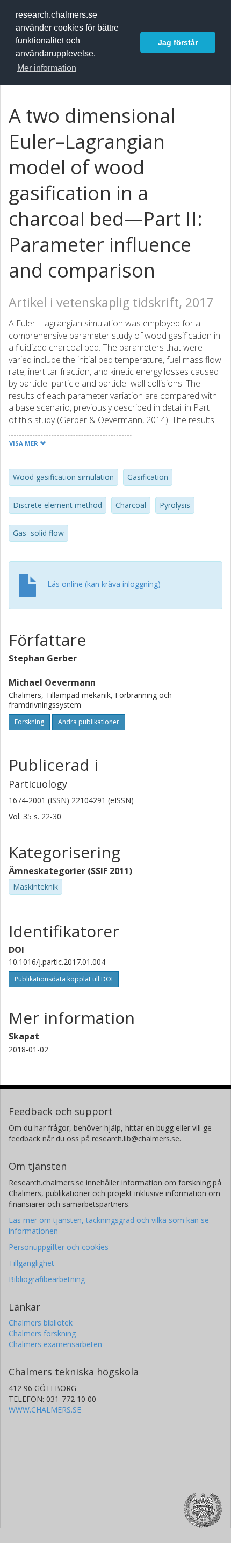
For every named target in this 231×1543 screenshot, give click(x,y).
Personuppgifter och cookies (59, 1247)
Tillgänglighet (31, 1263)
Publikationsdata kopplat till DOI (64, 979)
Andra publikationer (88, 721)
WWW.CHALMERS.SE (45, 1409)
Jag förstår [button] (178, 42)
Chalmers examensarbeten (55, 1344)
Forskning (29, 721)
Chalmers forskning (42, 1333)
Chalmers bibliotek (41, 1323)
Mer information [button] (46, 67)
